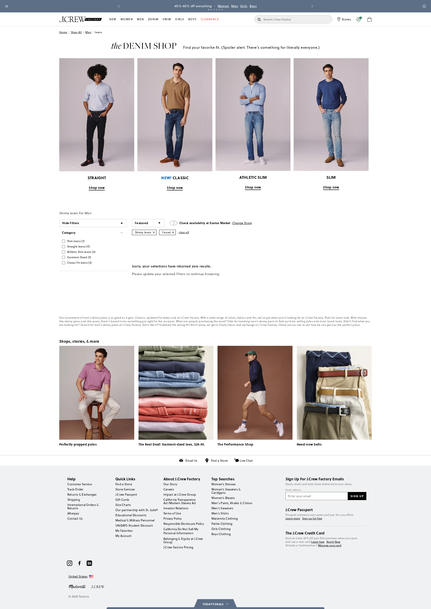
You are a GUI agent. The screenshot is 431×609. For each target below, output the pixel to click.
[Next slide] (312, 6)
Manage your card (329, 545)
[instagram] (70, 563)
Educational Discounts (130, 515)
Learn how (317, 542)
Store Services (125, 489)
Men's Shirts (220, 513)
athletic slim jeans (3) (81, 252)
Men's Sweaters (222, 508)
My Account (123, 536)
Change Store (242, 223)
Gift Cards (122, 500)
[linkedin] (89, 563)
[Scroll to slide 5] (219, 9)
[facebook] (79, 563)
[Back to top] (423, 601)
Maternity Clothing (224, 518)
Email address (293, 490)
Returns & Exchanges (82, 494)
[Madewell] (77, 586)
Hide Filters (70, 223)
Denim (153, 19)
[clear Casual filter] (173, 232)
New (113, 19)
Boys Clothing (221, 534)
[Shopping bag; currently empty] (369, 19)
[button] (359, 19)
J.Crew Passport (126, 494)
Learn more (293, 518)
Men (234, 6)
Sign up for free (312, 518)
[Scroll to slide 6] (222, 9)
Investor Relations (175, 508)
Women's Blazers (223, 498)
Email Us (191, 461)
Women (223, 6)
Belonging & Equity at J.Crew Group (183, 540)
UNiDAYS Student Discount (134, 525)
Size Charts (123, 505)
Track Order (75, 489)
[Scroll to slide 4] (216, 9)
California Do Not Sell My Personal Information (180, 531)
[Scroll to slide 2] (211, 9)
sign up (357, 496)
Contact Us (75, 518)
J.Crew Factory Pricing (178, 547)
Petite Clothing (222, 524)
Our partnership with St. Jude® (136, 510)
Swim (167, 19)
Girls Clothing (221, 529)
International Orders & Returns (83, 506)
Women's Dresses (223, 484)
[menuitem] (113, 19)
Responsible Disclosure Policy (183, 524)
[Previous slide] (118, 6)
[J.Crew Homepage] (80, 19)
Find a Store (219, 461)
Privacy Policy (172, 518)
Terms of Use (172, 513)
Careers (168, 489)
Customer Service (79, 484)
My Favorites (124, 531)
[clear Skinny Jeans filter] (153, 232)
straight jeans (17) (78, 246)
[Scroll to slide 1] (208, 9)
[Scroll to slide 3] (214, 9)
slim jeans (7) (75, 241)
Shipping (73, 500)
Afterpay (73, 513)
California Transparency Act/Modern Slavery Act (179, 501)
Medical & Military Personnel (135, 520)
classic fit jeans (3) (79, 263)
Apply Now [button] (333, 542)
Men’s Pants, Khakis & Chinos (232, 503)
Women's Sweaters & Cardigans (226, 491)
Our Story (170, 484)
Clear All (184, 232)
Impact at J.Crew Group (179, 494)
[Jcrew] (97, 586)
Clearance (210, 19)
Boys (253, 6)
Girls (243, 6)
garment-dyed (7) (79, 257)
